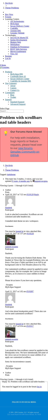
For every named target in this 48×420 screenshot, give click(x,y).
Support (8, 99)
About (12, 86)
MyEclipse (14, 24)
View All (14, 54)
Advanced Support (17, 104)
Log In (8, 58)
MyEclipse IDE (16, 74)
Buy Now (9, 14)
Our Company (11, 83)
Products (8, 72)
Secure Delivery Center (19, 26)
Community (10, 93)
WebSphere (15, 44)
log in (39, 387)
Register (8, 56)
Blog (12, 95)
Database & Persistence (19, 47)
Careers (13, 88)
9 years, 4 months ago (21, 181)
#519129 (30, 194)
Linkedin (29, 396)
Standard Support (17, 102)
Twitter (13, 97)
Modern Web (15, 42)
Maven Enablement (18, 51)
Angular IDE (15, 31)
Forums (8, 17)
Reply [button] (36, 194)
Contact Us (14, 90)
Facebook (23, 396)
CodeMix (14, 28)
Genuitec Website (17, 33)
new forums (25, 148)
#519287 (30, 291)
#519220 (30, 233)
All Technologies (17, 21)
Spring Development (18, 40)
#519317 (30, 326)
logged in (19, 231)
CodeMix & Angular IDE (20, 81)
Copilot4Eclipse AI (18, 76)
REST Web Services (18, 49)
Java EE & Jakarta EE (19, 37)
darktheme (11, 174)
